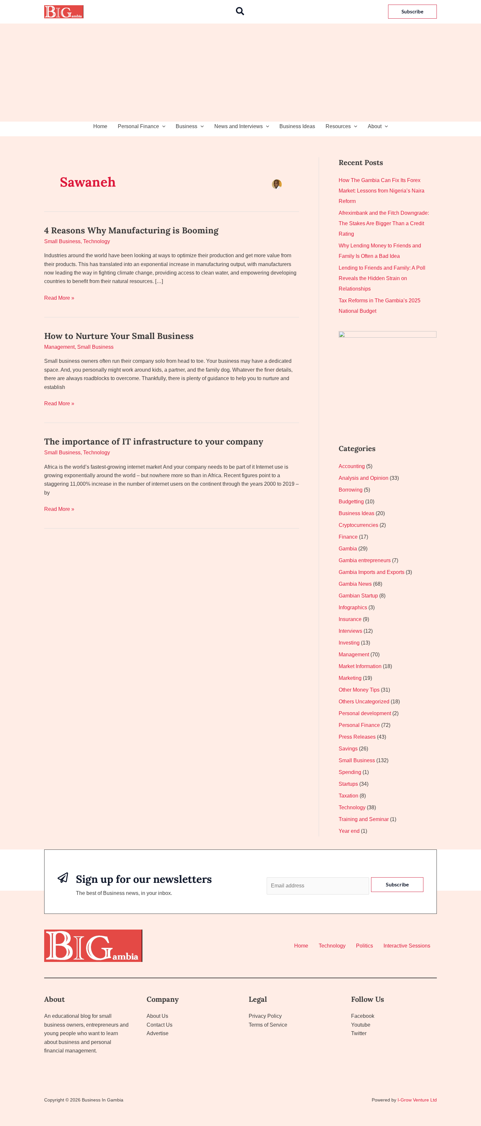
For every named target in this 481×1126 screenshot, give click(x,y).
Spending (350, 772)
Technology (96, 241)
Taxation (348, 795)
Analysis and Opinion (363, 478)
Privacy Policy (265, 1016)
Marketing (350, 678)
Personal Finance (138, 126)
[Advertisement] (240, 72)
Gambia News (355, 584)
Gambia (348, 548)
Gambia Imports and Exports (371, 572)
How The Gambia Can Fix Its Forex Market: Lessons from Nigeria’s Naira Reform (381, 190)
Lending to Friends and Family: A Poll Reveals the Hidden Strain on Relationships (382, 278)
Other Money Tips (359, 690)
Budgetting (351, 501)
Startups (348, 784)
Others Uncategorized (364, 701)
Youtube (360, 1025)
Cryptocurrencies (358, 525)
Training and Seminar (364, 819)
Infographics (353, 607)
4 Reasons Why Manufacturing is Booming (131, 230)
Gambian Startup (358, 595)
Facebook (362, 1016)
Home (100, 126)
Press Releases (357, 737)
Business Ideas (297, 126)
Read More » (59, 297)
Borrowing (351, 490)
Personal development (365, 713)
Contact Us (159, 1025)
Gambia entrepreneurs (365, 560)
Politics (364, 946)
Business (186, 126)
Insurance (350, 619)
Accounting (352, 466)
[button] (240, 12)
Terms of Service (268, 1025)
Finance (348, 537)
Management (59, 347)
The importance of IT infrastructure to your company (153, 441)
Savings (348, 748)
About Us (157, 1016)
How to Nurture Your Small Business (119, 335)
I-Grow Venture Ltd (417, 1099)
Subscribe (397, 884)
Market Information (360, 666)
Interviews (350, 631)
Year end (349, 831)
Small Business (62, 241)
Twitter (358, 1033)
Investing (349, 643)
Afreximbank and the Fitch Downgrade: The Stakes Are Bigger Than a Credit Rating (384, 223)
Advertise (158, 1033)
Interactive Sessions (406, 946)
